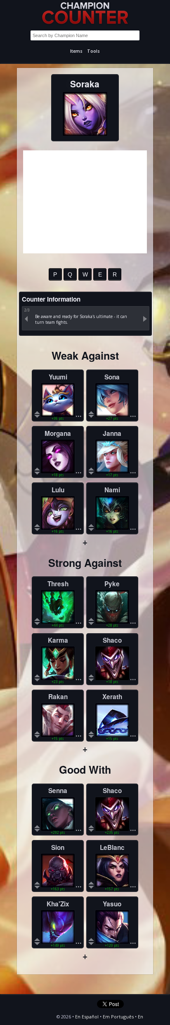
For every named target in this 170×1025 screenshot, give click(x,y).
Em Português (118, 1016)
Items (76, 51)
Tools (93, 51)
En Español (87, 1016)
